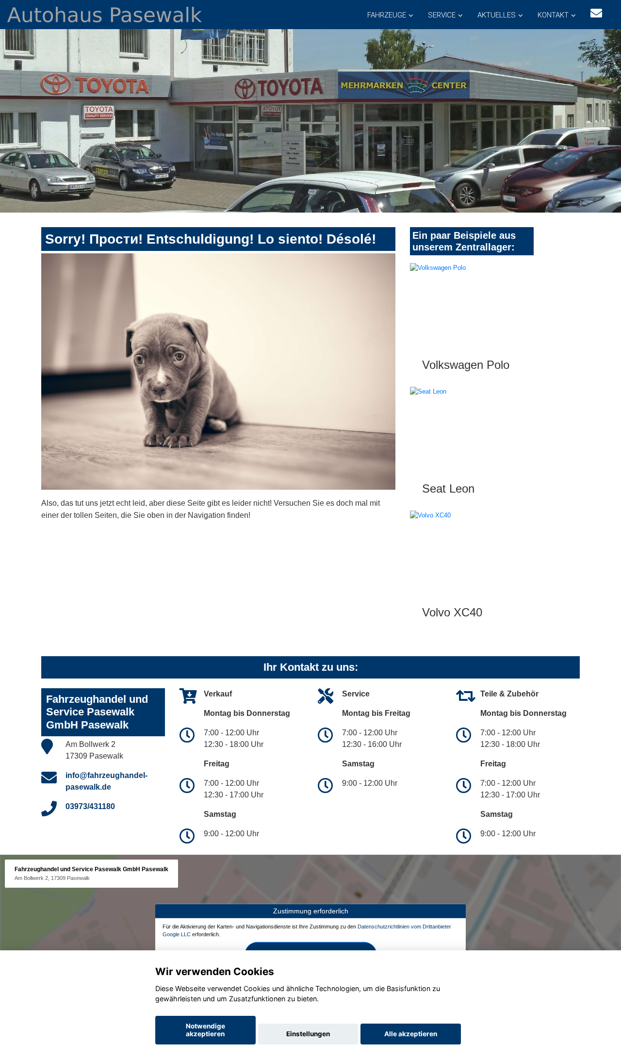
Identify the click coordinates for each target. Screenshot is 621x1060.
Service (442, 15)
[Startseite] (104, 13)
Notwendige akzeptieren (205, 1030)
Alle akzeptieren (410, 1034)
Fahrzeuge (386, 15)
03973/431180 (90, 806)
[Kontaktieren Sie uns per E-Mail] (596, 13)
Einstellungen (308, 1034)
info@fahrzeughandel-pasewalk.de (106, 781)
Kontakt (553, 15)
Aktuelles (496, 15)
